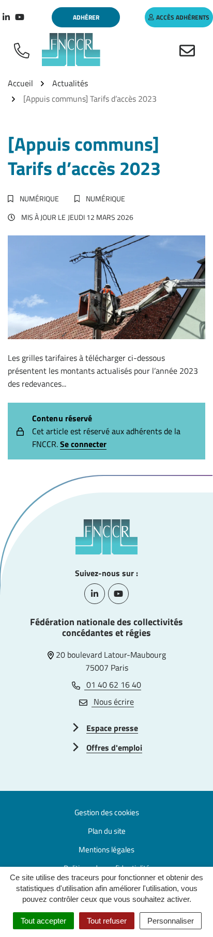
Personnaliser (170, 920)
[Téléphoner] (24, 49)
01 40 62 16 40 (112, 684)
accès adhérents (182, 17)
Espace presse (112, 728)
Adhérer (86, 17)
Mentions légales (106, 849)
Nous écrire (113, 701)
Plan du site (107, 831)
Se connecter (83, 444)
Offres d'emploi (114, 747)
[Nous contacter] (189, 49)
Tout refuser (107, 920)
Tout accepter (43, 920)
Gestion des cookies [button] (106, 812)
